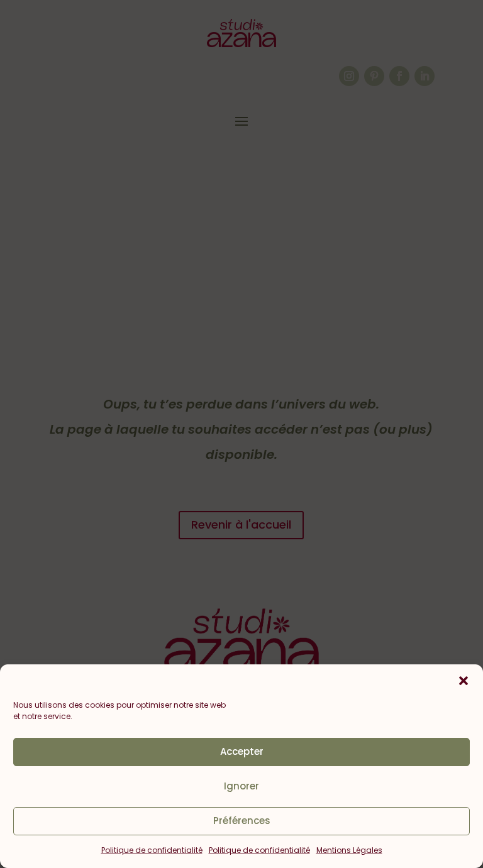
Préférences (241, 820)
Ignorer (241, 786)
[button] (463, 680)
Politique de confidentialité (152, 850)
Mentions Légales (349, 850)
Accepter (242, 751)
